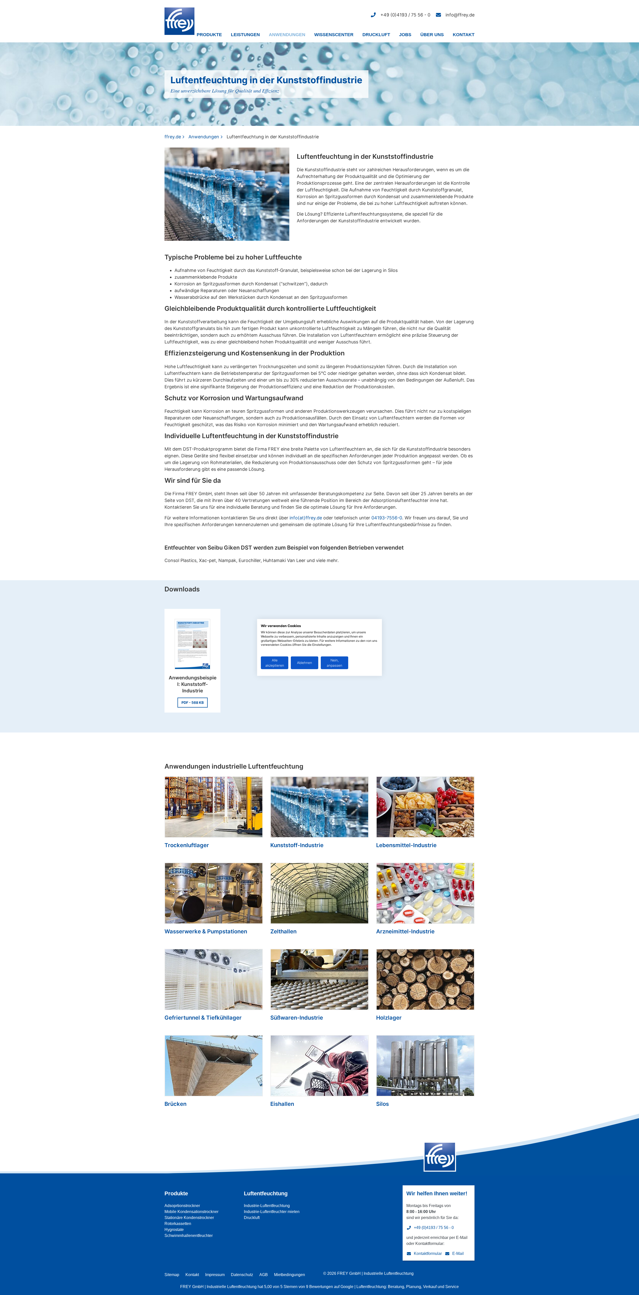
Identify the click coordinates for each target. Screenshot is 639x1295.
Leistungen (245, 34)
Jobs (405, 34)
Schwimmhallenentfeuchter (188, 1235)
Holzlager (389, 1017)
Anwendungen (287, 34)
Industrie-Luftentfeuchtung (267, 1206)
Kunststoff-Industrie (296, 845)
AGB (263, 1275)
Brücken (175, 1104)
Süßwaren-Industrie (296, 1017)
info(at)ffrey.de (306, 517)
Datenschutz (242, 1275)
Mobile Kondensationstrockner (191, 1212)
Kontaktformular (428, 1253)
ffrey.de (172, 136)
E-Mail (458, 1253)
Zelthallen (283, 931)
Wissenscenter (333, 34)
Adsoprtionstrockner (182, 1206)
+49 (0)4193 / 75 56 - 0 (434, 1227)
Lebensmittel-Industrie (406, 845)
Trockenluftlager (186, 845)
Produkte (209, 34)
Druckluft (376, 34)
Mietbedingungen (289, 1275)
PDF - (192, 702)
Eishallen (282, 1104)
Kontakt (464, 34)
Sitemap (171, 1275)
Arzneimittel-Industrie (405, 931)
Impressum (215, 1275)
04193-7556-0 (386, 517)
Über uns (432, 34)
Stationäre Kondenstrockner (189, 1217)
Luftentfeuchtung (266, 1193)
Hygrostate (174, 1229)
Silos (382, 1104)
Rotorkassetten (177, 1223)
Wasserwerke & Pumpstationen (205, 931)
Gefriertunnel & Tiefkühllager (203, 1017)
